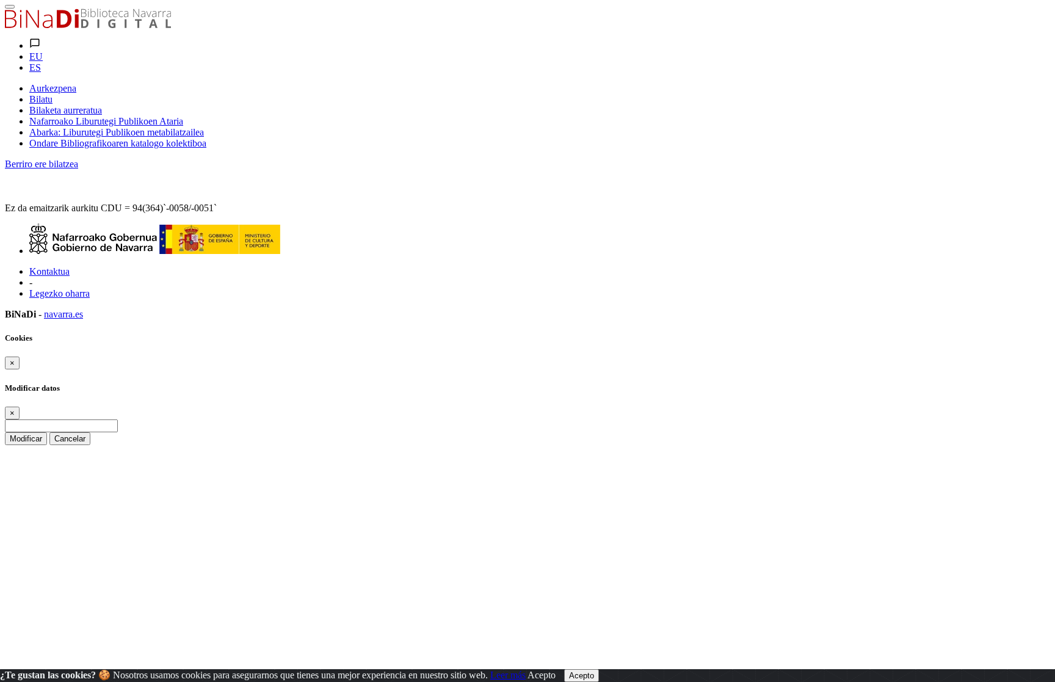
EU (36, 56)
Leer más (508, 675)
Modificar (26, 438)
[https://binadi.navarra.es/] (88, 25)
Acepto (542, 675)
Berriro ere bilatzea (41, 164)
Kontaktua (49, 271)
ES (35, 67)
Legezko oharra (59, 293)
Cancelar (69, 438)
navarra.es (63, 314)
